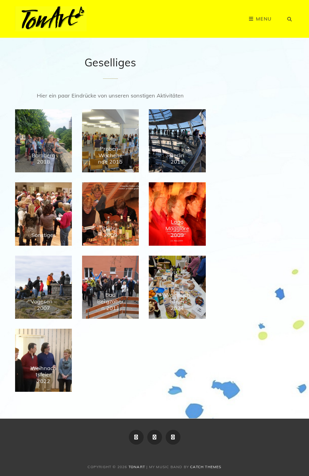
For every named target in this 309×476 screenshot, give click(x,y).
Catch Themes (205, 467)
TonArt (137, 467)
